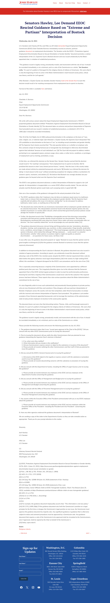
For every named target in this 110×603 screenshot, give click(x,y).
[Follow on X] (27, 587)
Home (55, 3)
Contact (85, 3)
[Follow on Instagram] (33, 587)
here (42, 89)
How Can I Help (70, 3)
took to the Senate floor (69, 81)
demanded (61, 46)
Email (21, 570)
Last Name (22, 563)
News (79, 3)
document (29, 51)
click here (83, 11)
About (61, 3)
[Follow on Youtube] (39, 587)
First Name (22, 556)
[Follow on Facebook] (21, 587)
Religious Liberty (25, 529)
